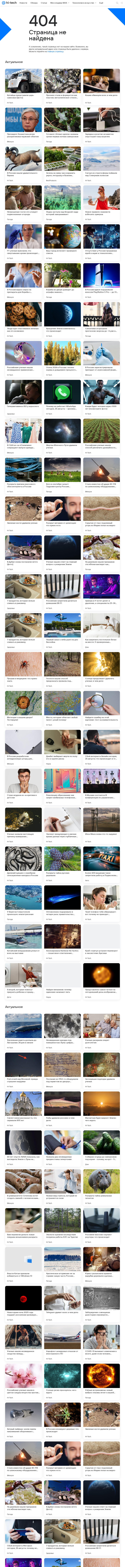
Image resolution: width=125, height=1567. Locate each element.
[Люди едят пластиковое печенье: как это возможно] (23, 320)
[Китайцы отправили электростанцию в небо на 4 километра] (62, 1059)
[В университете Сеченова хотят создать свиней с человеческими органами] (23, 1421)
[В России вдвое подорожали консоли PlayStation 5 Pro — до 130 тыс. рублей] (101, 281)
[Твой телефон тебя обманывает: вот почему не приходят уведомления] (101, 903)
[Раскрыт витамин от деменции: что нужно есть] (62, 515)
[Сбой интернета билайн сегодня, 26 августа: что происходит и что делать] (101, 748)
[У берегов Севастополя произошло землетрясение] (23, 903)
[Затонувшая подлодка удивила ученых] (101, 1304)
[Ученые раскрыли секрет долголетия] (101, 1265)
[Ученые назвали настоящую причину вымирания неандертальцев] (23, 826)
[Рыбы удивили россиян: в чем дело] (62, 1343)
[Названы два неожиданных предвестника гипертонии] (62, 1382)
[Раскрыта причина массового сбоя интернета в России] (23, 476)
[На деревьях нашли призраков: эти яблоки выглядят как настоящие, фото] (101, 553)
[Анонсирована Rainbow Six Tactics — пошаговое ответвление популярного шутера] (62, 942)
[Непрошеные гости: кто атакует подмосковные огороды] (23, 203)
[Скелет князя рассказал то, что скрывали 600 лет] (23, 1343)
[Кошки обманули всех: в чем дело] (101, 87)
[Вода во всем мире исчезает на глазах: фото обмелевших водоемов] (101, 1098)
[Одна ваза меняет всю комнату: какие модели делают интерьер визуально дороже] (101, 1020)
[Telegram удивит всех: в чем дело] (62, 1537)
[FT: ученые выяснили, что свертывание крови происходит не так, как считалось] (23, 242)
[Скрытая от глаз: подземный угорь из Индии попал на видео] (101, 515)
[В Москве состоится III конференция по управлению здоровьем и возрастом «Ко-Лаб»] (101, 787)
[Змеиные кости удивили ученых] (23, 515)
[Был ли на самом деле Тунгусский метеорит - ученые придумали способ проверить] (62, 1020)
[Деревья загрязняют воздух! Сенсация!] (23, 1098)
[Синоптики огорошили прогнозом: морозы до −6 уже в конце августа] (101, 320)
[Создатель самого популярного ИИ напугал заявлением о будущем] (62, 1137)
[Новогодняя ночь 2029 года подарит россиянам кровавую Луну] (23, 1537)
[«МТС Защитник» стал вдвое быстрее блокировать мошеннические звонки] (101, 1176)
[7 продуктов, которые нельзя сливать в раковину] (23, 592)
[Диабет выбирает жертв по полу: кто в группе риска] (62, 748)
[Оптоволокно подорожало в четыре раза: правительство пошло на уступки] (62, 903)
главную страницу (55, 51)
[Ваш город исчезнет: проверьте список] (62, 242)
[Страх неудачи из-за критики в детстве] (23, 787)
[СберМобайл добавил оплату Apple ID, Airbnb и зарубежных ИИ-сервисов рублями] (23, 1137)
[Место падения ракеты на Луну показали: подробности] (62, 1098)
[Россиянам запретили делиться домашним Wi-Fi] (62, 592)
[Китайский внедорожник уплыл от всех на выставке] (23, 942)
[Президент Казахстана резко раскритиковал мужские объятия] (23, 126)
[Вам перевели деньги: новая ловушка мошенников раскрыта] (23, 1459)
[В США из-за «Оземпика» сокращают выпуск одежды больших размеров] (23, 437)
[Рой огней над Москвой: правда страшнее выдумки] (23, 1304)
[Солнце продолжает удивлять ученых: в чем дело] (101, 670)
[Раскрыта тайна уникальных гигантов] (101, 1421)
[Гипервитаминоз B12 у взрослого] (23, 398)
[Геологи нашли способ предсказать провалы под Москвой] (62, 670)
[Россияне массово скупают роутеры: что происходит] (101, 1459)
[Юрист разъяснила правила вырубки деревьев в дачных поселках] (101, 1498)
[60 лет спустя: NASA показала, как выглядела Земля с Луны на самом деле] (23, 1382)
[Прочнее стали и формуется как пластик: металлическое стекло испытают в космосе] (62, 87)
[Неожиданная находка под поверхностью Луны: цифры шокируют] (62, 1265)
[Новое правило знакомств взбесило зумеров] (101, 203)
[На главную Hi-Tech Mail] (11, 3)
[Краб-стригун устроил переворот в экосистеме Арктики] (101, 942)
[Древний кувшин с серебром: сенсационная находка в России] (23, 865)
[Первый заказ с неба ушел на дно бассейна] (62, 631)
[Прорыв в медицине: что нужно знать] (23, 670)
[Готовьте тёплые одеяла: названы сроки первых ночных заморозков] (62, 126)
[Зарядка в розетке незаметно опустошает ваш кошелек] (101, 126)
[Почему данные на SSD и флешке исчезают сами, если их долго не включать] (101, 1059)
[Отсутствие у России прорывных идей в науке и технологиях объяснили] (101, 242)
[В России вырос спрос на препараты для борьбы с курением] (23, 281)
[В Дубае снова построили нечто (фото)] (23, 553)
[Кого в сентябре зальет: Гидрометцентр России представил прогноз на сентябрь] (62, 476)
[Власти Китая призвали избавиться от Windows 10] (23, 1498)
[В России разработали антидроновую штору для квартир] (23, 748)
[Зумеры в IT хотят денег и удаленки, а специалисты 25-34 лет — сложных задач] (101, 592)
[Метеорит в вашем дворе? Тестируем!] (23, 709)
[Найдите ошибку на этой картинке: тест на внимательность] (101, 709)
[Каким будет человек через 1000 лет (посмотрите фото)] (101, 398)
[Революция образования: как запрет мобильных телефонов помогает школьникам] (62, 787)
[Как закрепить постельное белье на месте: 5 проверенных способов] (101, 631)
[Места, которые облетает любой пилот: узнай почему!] (62, 709)
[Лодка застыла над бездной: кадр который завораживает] (62, 203)
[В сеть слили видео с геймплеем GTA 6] (23, 1214)
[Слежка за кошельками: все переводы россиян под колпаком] (23, 1020)
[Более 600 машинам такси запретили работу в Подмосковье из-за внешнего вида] (101, 865)
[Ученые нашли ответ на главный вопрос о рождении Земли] (62, 553)
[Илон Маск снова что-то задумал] (101, 826)
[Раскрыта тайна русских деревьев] (62, 865)
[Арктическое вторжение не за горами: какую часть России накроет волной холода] (62, 1498)
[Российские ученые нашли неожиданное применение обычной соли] (23, 359)
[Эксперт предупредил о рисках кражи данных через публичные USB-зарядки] (62, 826)
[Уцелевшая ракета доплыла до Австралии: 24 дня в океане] (23, 1265)
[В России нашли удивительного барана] (23, 165)
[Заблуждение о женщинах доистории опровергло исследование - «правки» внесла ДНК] (101, 1537)
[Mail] (3, 3)
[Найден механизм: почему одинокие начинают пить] (62, 981)
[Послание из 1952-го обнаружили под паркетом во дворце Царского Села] (62, 1304)
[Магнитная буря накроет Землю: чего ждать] (101, 1343)
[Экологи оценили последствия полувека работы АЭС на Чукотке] (62, 1459)
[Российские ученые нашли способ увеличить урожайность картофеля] (101, 437)
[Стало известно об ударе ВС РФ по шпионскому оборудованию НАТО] (101, 476)
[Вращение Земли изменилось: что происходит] (62, 320)
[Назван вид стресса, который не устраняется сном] (62, 1421)
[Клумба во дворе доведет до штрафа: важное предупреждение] (62, 281)
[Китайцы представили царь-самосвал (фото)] (23, 87)
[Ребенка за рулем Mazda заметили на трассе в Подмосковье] (23, 1059)
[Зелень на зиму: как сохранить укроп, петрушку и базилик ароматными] (62, 165)
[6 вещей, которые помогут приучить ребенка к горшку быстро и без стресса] (23, 981)
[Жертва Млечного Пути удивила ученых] (62, 437)
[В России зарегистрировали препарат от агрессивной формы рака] (101, 359)
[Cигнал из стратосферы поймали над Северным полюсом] (101, 165)
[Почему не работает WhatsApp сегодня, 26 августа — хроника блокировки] (62, 398)
